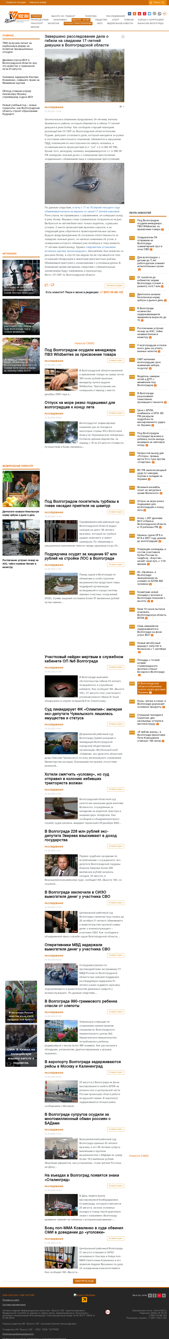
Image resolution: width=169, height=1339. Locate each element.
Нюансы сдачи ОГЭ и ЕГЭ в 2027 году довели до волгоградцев (151, 538)
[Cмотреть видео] (151, 601)
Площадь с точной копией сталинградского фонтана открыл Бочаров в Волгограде (151, 666)
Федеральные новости (17, 466)
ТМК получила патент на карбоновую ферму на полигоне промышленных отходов (17, 47)
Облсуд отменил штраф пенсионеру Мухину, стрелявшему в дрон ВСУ (17, 94)
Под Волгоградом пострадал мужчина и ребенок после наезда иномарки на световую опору (151, 439)
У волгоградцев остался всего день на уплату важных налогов (152, 348)
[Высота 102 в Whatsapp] (160, 14)
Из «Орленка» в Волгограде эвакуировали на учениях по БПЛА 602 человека (150, 578)
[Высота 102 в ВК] (130, 14)
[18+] (165, 14)
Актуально (9, 254)
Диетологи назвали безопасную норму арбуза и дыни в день (150, 297)
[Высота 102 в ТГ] (150, 14)
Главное (8, 36)
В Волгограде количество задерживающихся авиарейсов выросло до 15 (151, 314)
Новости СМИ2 (84, 343)
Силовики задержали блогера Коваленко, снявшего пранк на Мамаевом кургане (20, 80)
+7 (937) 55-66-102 (111, 292)
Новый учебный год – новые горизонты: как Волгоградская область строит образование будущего (21, 109)
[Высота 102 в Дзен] (145, 14)
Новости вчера (38, 2)
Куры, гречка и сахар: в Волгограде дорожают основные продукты (151, 704)
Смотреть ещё (84, 1281)
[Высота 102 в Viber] (154, 14)
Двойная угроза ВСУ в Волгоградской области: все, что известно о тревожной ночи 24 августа (19, 64)
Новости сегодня (16, 2)
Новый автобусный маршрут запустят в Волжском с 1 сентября (151, 646)
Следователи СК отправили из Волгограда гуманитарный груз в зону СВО (149, 243)
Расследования (54, 107)
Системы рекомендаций (14, 1305)
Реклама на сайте (10, 1300)
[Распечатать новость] (123, 36)
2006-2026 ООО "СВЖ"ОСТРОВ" (18, 1295)
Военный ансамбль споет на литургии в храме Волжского (149, 490)
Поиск (156, 2)
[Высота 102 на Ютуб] (139, 14)
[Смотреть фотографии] (162, 229)
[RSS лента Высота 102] (164, 1295)
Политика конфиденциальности (18, 1334)
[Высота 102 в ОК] (134, 14)
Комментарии (115, 286)
